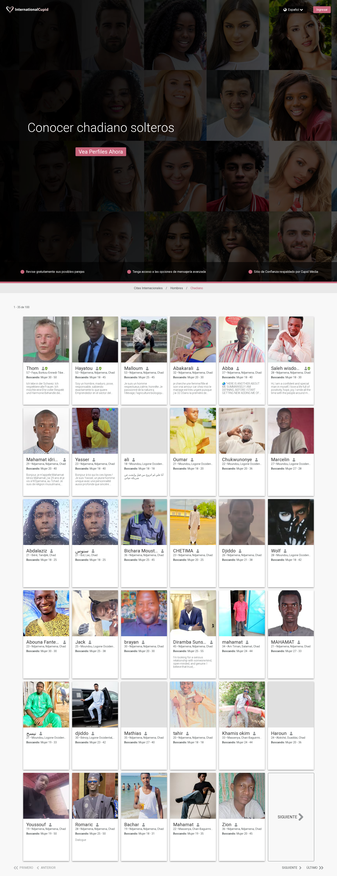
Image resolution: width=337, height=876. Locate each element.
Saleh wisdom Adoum (286, 368)
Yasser (82, 459)
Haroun (279, 733)
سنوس (82, 551)
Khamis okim (236, 733)
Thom (32, 368)
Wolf (276, 551)
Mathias (132, 733)
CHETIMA (183, 551)
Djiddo (229, 551)
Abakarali (183, 368)
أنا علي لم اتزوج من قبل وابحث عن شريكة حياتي (143, 476)
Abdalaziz (36, 551)
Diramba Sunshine (190, 642)
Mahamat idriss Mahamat (43, 459)
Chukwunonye (237, 459)
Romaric (84, 824)
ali (126, 459)
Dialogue (80, 839)
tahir (178, 733)
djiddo (81, 733)
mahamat (232, 642)
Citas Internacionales (148, 288)
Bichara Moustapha (141, 551)
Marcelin (280, 459)
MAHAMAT (282, 642)
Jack (80, 642)
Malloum (133, 368)
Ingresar (322, 10)
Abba (227, 368)
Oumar (180, 459)
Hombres (176, 288)
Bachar (131, 824)
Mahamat (183, 824)
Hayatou (84, 368)
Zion (226, 824)
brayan (131, 642)
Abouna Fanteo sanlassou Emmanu (43, 642)
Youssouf (36, 824)
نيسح (31, 733)
